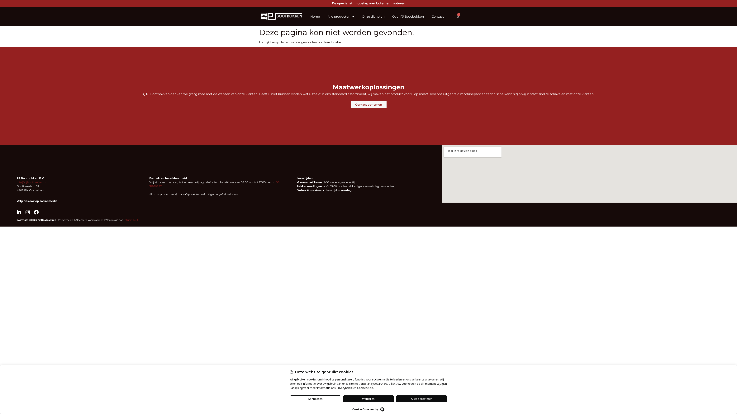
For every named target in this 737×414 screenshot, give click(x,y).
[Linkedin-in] (19, 212)
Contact (438, 16)
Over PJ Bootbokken (408, 16)
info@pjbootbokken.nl (31, 182)
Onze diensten (373, 16)
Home (315, 16)
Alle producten (339, 16)
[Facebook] (36, 212)
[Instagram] (27, 212)
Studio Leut (131, 220)
